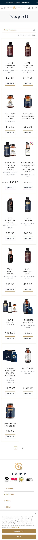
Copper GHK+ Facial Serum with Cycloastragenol (28, 167)
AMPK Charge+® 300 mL (28, 65)
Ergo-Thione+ (28, 219)
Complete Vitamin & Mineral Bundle (10, 166)
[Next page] (22, 448)
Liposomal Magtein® (27, 321)
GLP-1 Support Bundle (10, 322)
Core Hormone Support (10, 220)
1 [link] (15, 448)
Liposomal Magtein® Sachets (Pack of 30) (10, 372)
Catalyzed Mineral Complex (10, 116)
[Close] (35, 513)
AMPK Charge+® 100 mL (10, 65)
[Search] (34, 30)
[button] (2, 7)
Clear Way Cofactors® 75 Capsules (28, 116)
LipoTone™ (27, 369)
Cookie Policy (15, 527)
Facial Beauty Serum (10, 271)
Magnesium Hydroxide (10, 425)
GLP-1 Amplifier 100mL (28, 271)
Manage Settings (19, 531)
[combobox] (19, 30)
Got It (19, 537)
